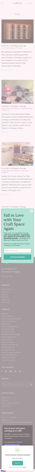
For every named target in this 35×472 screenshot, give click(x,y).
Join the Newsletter (17, 257)
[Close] (31, 211)
